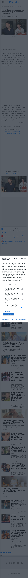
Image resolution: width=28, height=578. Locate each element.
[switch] (22, 289)
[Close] (25, 258)
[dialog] (14, 289)
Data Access (14, 319)
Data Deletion (5, 319)
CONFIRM (8, 314)
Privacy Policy (22, 319)
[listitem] (14, 285)
